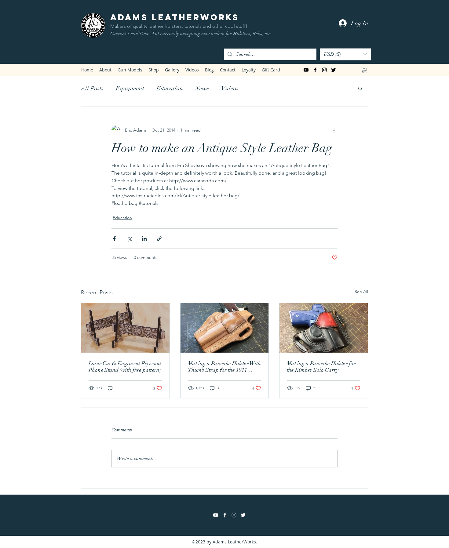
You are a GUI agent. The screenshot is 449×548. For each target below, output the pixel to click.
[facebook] (315, 70)
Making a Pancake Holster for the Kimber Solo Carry (321, 366)
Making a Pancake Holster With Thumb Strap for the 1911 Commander (224, 366)
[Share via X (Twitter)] (129, 238)
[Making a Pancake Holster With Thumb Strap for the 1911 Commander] (225, 328)
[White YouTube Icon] (216, 515)
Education (169, 88)
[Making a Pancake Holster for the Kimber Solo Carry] (323, 328)
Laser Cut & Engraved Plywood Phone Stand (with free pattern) (125, 366)
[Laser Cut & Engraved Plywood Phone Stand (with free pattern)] (125, 328)
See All (361, 291)
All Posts (92, 88)
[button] (345, 54)
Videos (230, 88)
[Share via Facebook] (114, 238)
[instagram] (324, 70)
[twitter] (333, 70)
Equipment (130, 88)
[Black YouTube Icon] (306, 70)
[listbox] (345, 54)
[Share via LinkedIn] (144, 238)
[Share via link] (159, 238)
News (202, 88)
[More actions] (334, 130)
